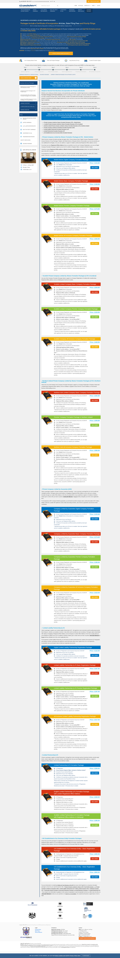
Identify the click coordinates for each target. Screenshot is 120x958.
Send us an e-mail (94, 1)
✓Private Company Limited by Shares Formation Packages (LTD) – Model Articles (62, 122)
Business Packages (89, 10)
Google (52, 50)
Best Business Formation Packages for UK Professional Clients (28, 87)
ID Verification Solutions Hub (27, 106)
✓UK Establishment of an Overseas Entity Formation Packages (57, 132)
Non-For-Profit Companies (54, 10)
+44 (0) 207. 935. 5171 (26, 1)
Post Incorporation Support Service (25, 10)
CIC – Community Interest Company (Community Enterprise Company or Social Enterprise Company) (64, 890)
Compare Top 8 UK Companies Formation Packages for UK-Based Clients (28, 99)
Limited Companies (35, 10)
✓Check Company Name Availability (61, 53)
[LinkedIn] (54, 1)
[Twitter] (51, 1)
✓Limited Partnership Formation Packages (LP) (54, 131)
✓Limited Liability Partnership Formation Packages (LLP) (56, 129)
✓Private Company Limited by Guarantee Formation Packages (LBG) (59, 127)
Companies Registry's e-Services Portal (28, 74)
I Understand (85, 955)
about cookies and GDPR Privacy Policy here (67, 955)
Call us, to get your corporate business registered (40, 1)
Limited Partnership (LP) (94, 890)
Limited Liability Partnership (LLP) (67, 888)
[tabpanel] (60, 36)
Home (76, 5)
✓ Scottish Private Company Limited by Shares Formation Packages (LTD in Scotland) (63, 124)
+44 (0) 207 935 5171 (50, 48)
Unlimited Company (94, 888)
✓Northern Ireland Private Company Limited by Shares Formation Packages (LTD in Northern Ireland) (66, 125)
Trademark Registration (72, 10)
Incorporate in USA (63, 10)
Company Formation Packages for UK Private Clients (27, 91)
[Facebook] (52, 1)
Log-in (98, 5)
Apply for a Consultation (70, 893)
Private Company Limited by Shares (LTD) (74, 886)
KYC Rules (80, 5)
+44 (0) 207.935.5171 (86, 935)
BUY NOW (95, 167)
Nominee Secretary (25, 103)
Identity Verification (81, 10)
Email (75, 496)
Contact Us (87, 5)
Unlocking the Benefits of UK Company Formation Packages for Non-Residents (28, 95)
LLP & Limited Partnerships (44, 10)
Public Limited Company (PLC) (82, 888)
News (93, 5)
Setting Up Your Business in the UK (65, 885)
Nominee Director (24, 109)
